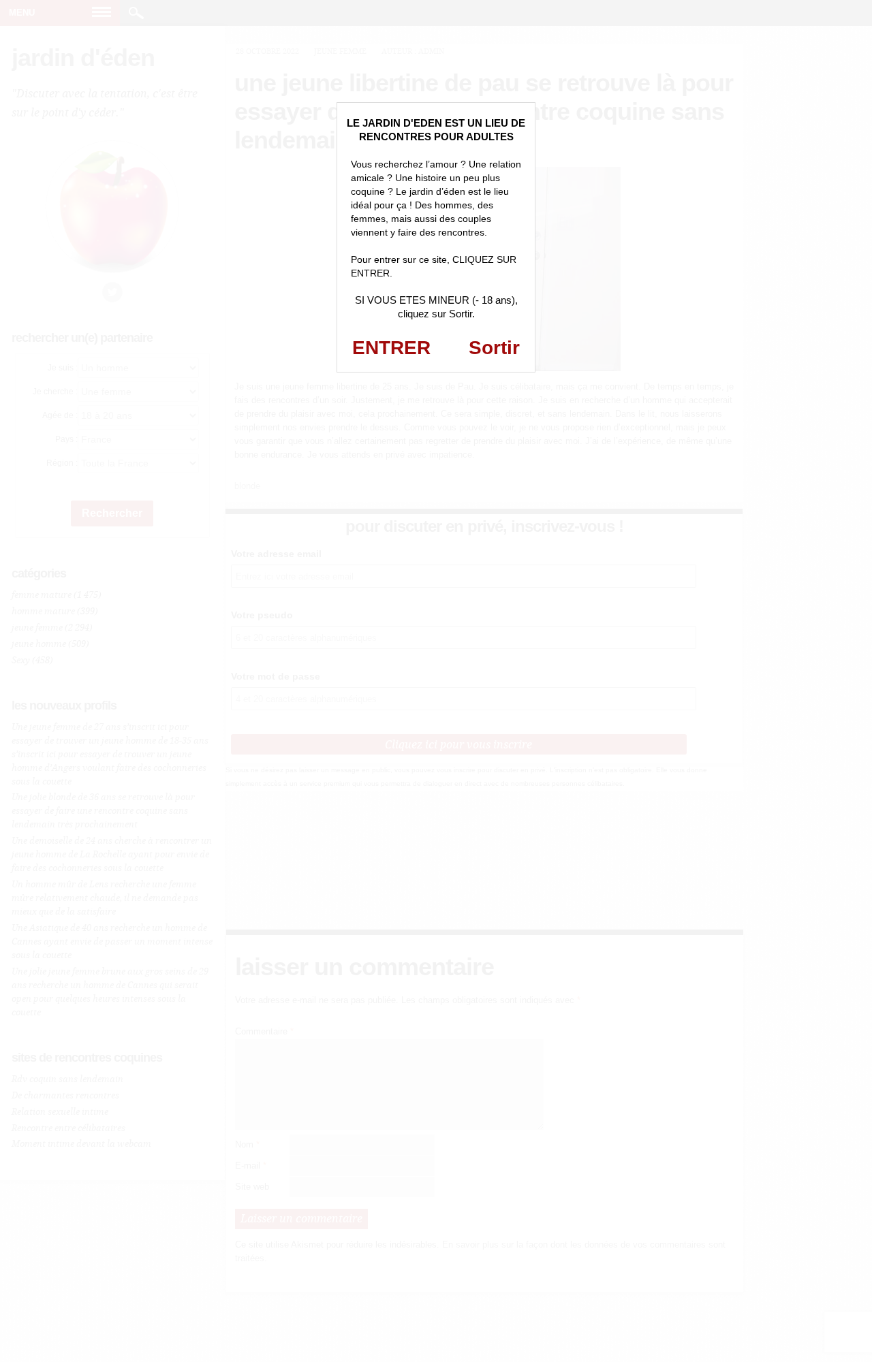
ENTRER (391, 347)
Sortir (494, 347)
